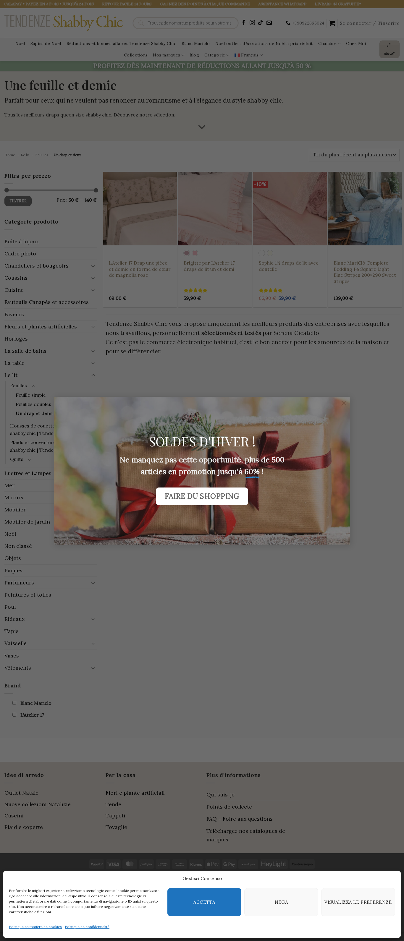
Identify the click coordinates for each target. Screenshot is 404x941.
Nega (281, 902)
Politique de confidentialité (87, 926)
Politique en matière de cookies (35, 926)
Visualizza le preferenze (358, 902)
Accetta (204, 902)
